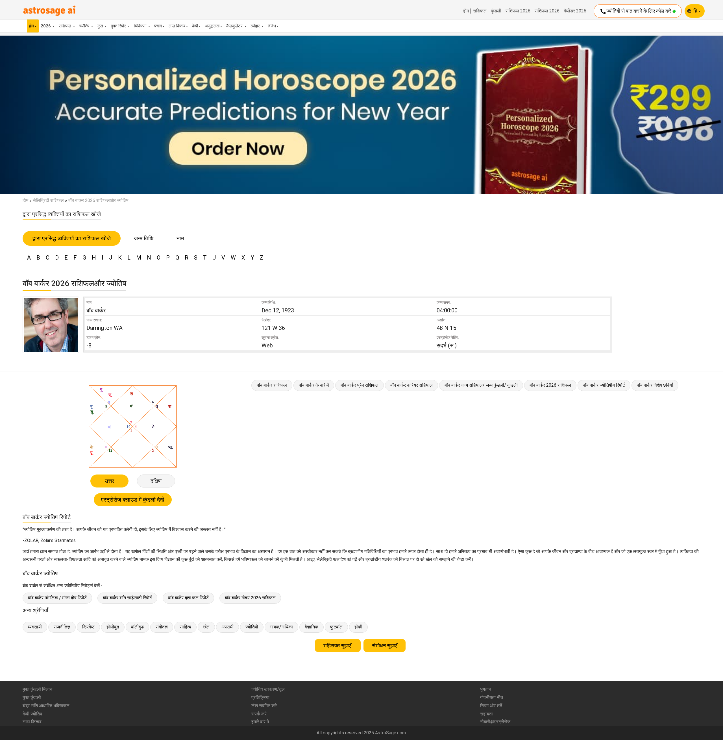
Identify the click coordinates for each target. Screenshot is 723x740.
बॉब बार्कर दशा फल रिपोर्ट (188, 597)
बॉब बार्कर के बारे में (314, 385)
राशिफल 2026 (518, 11)
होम (466, 11)
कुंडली (496, 11)
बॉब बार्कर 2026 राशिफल (550, 385)
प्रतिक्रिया (260, 697)
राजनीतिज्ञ (62, 627)
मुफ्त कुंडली (32, 697)
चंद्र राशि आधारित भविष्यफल (46, 705)
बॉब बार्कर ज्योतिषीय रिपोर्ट (604, 385)
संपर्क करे (259, 714)
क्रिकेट (88, 627)
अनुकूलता (212, 26)
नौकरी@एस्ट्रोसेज (495, 721)
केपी (195, 26)
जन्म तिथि (143, 238)
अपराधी (227, 627)
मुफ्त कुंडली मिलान (37, 689)
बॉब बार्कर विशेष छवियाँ (655, 385)
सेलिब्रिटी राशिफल (48, 200)
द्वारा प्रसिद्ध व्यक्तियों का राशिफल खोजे (71, 238)
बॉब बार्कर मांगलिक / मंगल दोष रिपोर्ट (57, 597)
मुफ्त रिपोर (119, 26)
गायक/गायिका (281, 627)
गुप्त (100, 26)
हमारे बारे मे (260, 721)
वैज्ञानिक (311, 627)
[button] (54, 114)
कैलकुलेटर (235, 26)
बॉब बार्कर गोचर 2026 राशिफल (250, 597)
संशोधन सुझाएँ (384, 645)
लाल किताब (177, 26)
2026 (46, 26)
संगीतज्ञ (162, 627)
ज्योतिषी (251, 627)
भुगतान (485, 689)
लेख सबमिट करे (264, 705)
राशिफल (480, 11)
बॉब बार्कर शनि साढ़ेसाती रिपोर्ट (127, 597)
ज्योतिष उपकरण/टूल (268, 689)
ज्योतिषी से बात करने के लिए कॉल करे (636, 11)
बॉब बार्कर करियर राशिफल (411, 385)
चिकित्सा (140, 26)
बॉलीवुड (137, 627)
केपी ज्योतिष (32, 714)
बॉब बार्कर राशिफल (272, 385)
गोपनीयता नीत (491, 697)
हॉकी (358, 627)
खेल (206, 627)
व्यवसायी (35, 627)
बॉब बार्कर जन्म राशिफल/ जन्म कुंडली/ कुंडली (481, 385)
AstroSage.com (390, 732)
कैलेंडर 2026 (575, 11)
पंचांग (158, 26)
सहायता (486, 714)
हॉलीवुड (112, 627)
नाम (180, 238)
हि (695, 11)
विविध (272, 26)
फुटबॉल (336, 627)
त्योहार (256, 26)
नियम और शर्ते (491, 705)
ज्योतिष (84, 26)
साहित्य (185, 627)
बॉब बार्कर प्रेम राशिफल (359, 385)
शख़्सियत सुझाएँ (337, 645)
